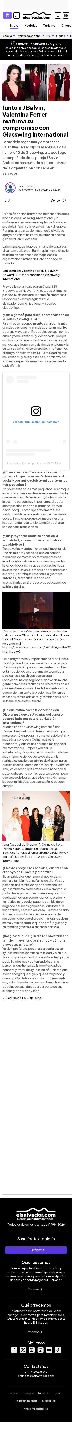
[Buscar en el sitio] (16, 15)
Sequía (7, 35)
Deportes (49, 1400)
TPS (48, 35)
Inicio (14, 25)
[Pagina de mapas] (58, 15)
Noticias (30, 25)
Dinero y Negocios (35, 1408)
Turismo (49, 25)
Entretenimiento (26, 1400)
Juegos (60, 35)
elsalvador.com (28, 51)
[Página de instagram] (31, 1352)
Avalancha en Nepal (29, 35)
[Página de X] (23, 1352)
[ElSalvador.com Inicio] (37, 15)
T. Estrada (30, 186)
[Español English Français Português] (66, 15)
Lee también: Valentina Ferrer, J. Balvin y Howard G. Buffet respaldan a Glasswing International (31, 275)
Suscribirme (36, 1250)
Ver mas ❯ (35, 1289)
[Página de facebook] (14, 1352)
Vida (58, 1393)
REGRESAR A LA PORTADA (21, 998)
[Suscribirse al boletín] (7, 15)
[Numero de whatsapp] (40, 1352)
